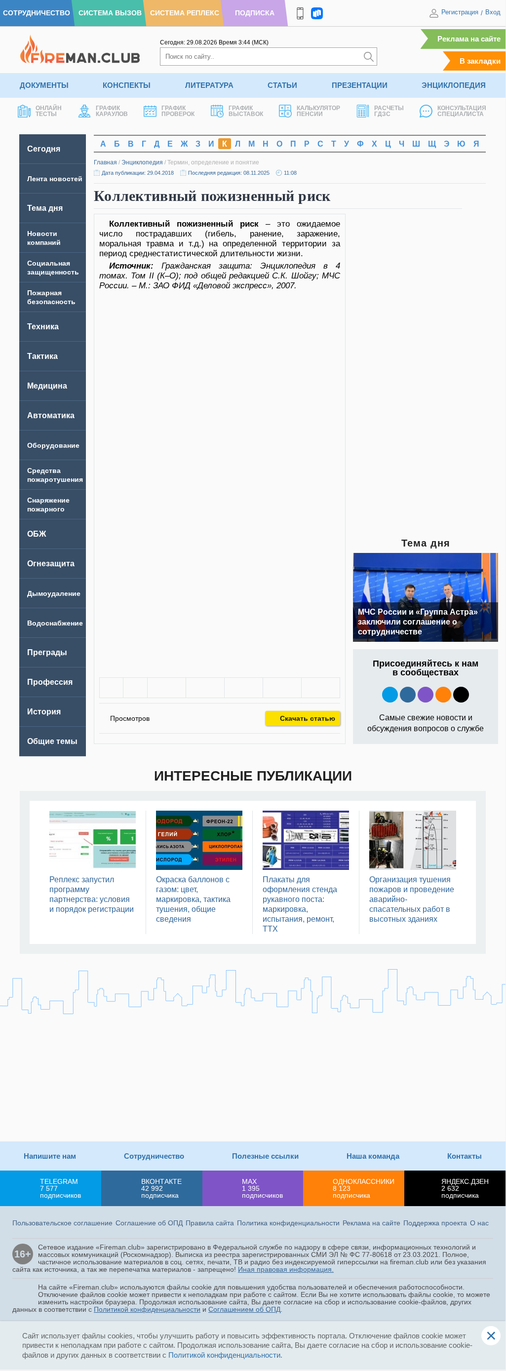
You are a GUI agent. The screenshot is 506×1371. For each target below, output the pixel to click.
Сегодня (43, 149)
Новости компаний (44, 238)
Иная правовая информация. (286, 1269)
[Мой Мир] (321, 688)
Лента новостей (54, 179)
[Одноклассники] (205, 688)
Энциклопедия (454, 85)
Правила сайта (210, 1223)
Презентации (360, 85)
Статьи (282, 85)
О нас (479, 1223)
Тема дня (45, 208)
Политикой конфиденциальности (147, 1309)
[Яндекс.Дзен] (461, 695)
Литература (209, 85)
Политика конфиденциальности (288, 1223)
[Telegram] (282, 688)
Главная (105, 162)
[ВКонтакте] (167, 688)
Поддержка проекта (435, 1223)
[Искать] (369, 56)
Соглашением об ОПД (244, 1309)
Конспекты (127, 85)
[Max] (425, 695)
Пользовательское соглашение (62, 1223)
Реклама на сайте (469, 39)
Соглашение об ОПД (149, 1223)
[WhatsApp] (244, 688)
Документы (44, 85)
